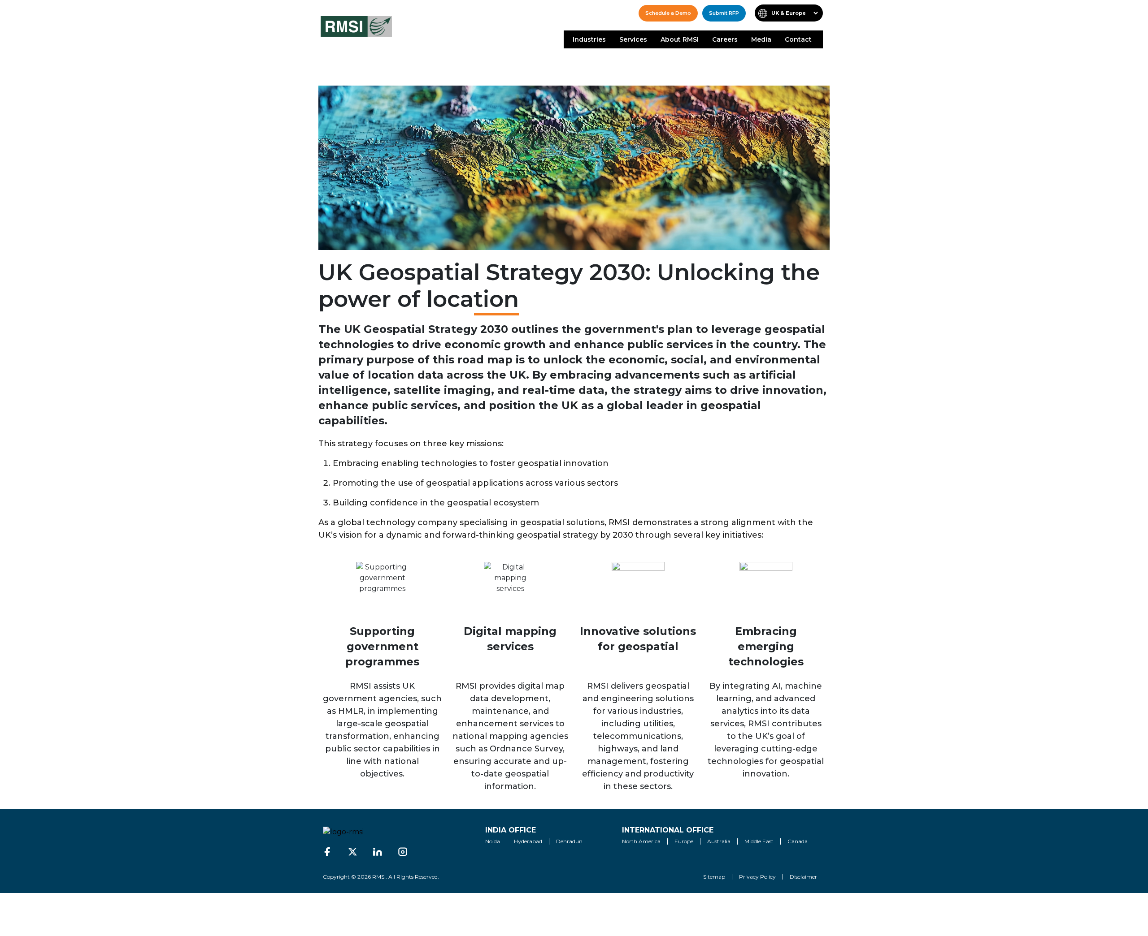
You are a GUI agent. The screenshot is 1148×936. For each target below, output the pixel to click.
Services (633, 39)
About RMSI (680, 39)
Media (761, 39)
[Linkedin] (377, 852)
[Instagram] (402, 852)
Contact (798, 39)
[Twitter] (352, 852)
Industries (589, 39)
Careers (725, 39)
